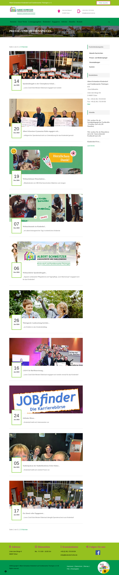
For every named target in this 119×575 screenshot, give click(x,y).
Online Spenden (103, 3)
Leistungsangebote (34, 22)
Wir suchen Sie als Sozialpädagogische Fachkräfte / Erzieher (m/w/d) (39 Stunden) (98, 123)
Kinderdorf (46, 22)
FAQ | (69, 569)
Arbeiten (64, 22)
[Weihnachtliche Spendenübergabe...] (46, 266)
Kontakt (79, 22)
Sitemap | (87, 566)
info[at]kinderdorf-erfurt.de (88, 13)
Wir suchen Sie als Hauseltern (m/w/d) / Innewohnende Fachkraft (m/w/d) (98, 134)
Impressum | (71, 566)
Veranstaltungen (94, 62)
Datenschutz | (79, 566)
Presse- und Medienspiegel (102, 32)
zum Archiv (91, 146)
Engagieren (56, 22)
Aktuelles (72, 22)
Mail (88, 104)
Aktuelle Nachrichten (96, 53)
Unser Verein (22, 22)
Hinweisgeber (75, 569)
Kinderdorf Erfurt (81, 32)
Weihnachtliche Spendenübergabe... (35, 273)
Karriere (92, 67)
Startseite (13, 22)
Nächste (25, 47)
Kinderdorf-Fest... (93, 142)
